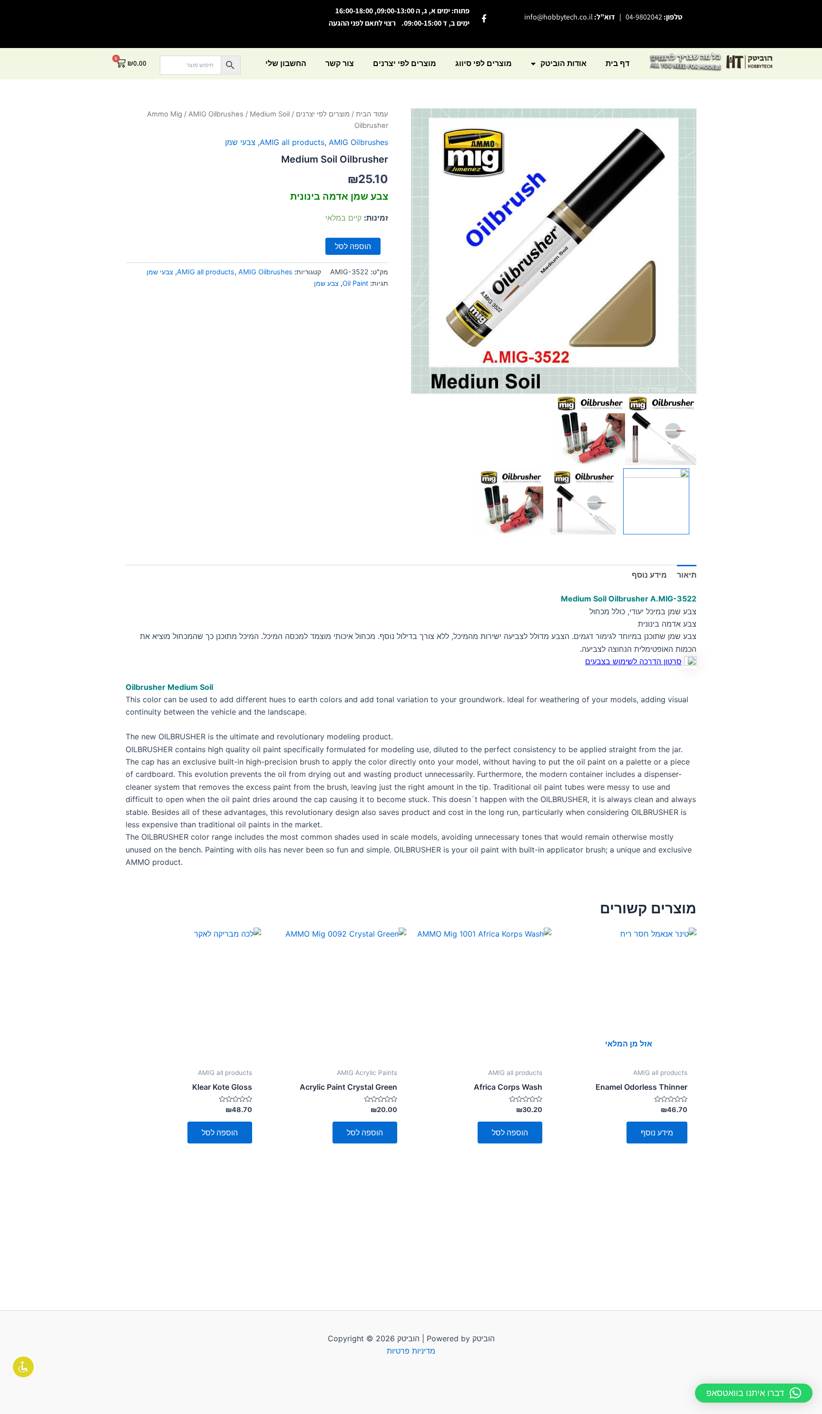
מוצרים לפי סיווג (483, 63)
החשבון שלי (285, 63)
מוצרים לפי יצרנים (404, 63)
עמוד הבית (372, 114)
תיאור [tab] (686, 575)
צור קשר (339, 63)
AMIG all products (292, 142)
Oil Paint (355, 283)
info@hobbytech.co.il (558, 17)
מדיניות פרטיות (411, 1351)
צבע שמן (326, 283)
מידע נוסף (657, 1132)
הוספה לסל (353, 246)
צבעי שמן (240, 142)
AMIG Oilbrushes (216, 114)
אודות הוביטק (563, 63)
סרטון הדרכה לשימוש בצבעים (633, 661)
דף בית (617, 63)
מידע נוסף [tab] (649, 575)
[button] (753, 1393)
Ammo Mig (164, 114)
